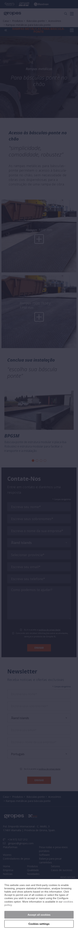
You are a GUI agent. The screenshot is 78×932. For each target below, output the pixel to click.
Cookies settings (39, 923)
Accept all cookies (39, 914)
